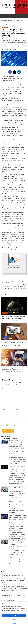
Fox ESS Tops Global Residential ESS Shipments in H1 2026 (17, 467)
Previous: (12, 280)
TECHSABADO (14, 5)
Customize (14, 619)
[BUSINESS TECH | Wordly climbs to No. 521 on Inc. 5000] (14, 331)
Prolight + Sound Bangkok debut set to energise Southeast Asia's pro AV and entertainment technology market (17, 518)
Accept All (14, 615)
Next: (15, 286)
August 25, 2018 (18, 38)
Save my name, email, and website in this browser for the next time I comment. (13, 425)
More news (4, 566)
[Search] (25, 15)
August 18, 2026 (18, 345)
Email (16, 409)
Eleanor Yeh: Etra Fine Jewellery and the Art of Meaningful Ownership (17, 542)
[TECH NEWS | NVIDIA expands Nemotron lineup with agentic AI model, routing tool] (14, 306)
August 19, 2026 (18, 320)
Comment (5, 388)
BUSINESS (4, 338)
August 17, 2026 (18, 371)
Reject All (14, 623)
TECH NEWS (5, 27)
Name (4, 409)
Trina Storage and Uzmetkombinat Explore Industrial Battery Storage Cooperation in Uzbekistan (16, 443)
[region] (14, 614)
